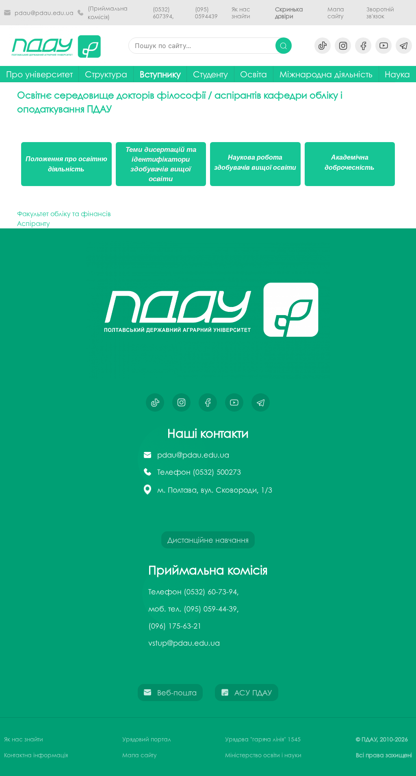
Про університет (39, 74)
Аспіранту (33, 223)
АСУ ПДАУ (253, 692)
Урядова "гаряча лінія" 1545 (263, 739)
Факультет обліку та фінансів (64, 213)
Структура (106, 74)
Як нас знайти (241, 13)
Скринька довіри (289, 13)
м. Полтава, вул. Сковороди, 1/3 (214, 489)
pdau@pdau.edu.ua (44, 12)
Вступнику (160, 74)
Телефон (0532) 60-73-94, (193, 591)
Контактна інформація (36, 755)
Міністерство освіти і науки (263, 755)
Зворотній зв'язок (380, 13)
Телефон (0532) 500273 (199, 471)
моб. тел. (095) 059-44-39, (193, 608)
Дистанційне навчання (208, 539)
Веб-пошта (177, 692)
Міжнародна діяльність (326, 74)
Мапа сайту (335, 13)
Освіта (253, 74)
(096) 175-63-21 (175, 625)
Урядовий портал (146, 739)
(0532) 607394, (163, 13)
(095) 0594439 (206, 13)
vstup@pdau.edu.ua (184, 642)
